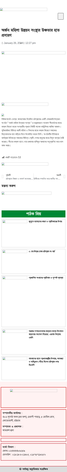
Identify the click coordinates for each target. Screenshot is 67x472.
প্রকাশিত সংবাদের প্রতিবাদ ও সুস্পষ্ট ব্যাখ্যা (46, 277)
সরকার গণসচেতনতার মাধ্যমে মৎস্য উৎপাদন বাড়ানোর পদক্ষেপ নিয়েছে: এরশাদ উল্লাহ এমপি (46, 334)
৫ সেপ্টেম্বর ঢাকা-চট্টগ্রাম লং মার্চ (42, 251)
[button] (61, 16)
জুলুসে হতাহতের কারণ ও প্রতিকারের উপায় (45, 221)
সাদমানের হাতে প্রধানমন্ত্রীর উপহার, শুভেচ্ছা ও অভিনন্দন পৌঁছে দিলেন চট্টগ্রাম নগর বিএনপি (46, 361)
